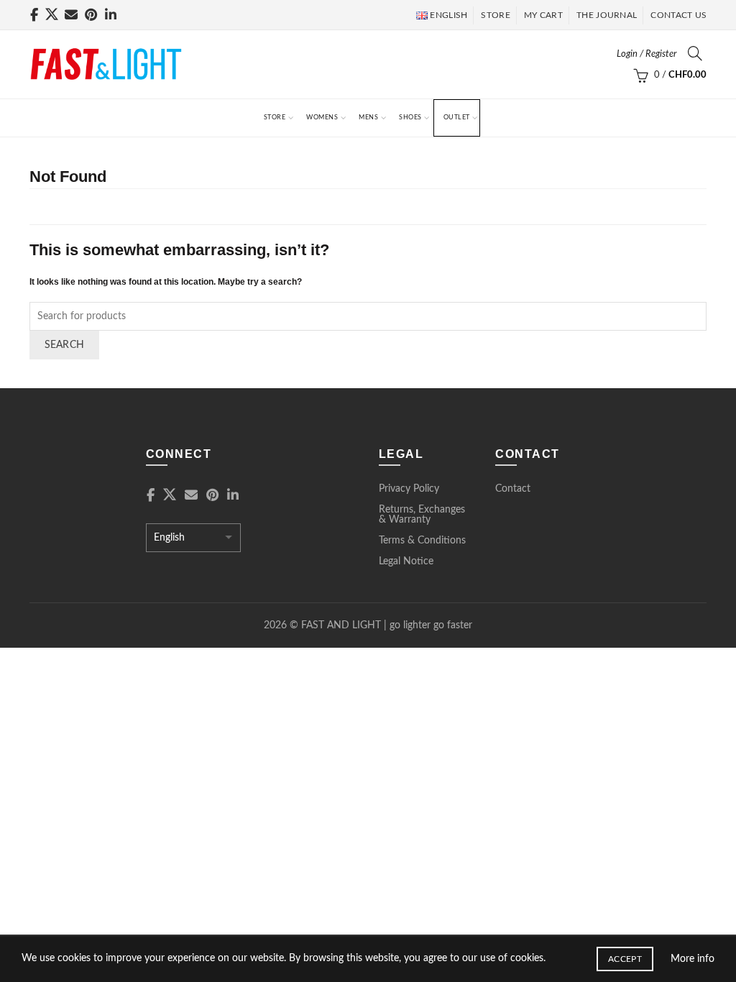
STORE (495, 15)
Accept (625, 959)
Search (65, 345)
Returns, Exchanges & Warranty (422, 515)
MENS (368, 117)
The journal (606, 15)
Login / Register (646, 54)
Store (275, 117)
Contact (512, 489)
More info (692, 959)
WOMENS (322, 117)
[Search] (695, 53)
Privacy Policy (409, 489)
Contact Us (678, 15)
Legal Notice (406, 561)
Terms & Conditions (422, 541)
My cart (543, 15)
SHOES (410, 117)
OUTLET (456, 117)
